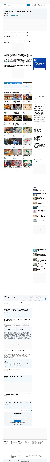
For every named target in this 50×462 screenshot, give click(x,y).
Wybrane (43, 96)
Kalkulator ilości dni (36, 133)
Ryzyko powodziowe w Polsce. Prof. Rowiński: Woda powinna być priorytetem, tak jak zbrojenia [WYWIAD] (39, 111)
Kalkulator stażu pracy (27, 454)
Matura (11, 455)
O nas (4, 460)
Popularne (36, 96)
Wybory (35, 141)
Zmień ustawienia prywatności (18, 460)
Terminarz (37, 159)
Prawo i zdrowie (20, 447)
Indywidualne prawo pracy (14, 442)
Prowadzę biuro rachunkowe (35, 443)
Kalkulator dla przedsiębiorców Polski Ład (39, 128)
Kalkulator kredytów (36, 130)
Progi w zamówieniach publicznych (38, 148)
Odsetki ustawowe (34, 454)
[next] (31, 410)
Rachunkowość (5, 443)
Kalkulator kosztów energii (37, 129)
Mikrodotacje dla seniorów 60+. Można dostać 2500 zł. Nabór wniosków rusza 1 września (39, 98)
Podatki (4, 442)
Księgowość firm (6, 441)
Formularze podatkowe (42, 454)
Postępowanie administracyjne (38, 137)
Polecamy (34, 247)
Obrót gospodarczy (6, 444)
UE (22, 65)
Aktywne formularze (38, 136)
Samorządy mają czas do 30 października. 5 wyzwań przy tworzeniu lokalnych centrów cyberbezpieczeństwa (39, 121)
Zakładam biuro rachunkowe (35, 442)
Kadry (11, 441)
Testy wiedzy (12, 457)
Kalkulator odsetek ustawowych (38, 131)
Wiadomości (40, 442)
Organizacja (5, 451)
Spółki (25, 443)
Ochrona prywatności (9, 460)
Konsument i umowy (20, 444)
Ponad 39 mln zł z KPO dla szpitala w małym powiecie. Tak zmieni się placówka (39, 108)
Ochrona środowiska (36, 140)
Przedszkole (12, 451)
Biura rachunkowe (34, 441)
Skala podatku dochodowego (35, 455)
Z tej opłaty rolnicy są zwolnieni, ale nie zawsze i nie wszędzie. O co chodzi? (39, 113)
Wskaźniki (37, 143)
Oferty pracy (40, 456)
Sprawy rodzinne (20, 442)
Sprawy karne (19, 443)
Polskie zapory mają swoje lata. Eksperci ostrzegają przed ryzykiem (39, 115)
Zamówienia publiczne (37, 139)
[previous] (21, 410)
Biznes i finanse (27, 442)
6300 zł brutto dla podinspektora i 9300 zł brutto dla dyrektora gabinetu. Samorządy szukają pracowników (39, 106)
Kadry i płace (5, 454)
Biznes (26, 441)
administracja (6, 61)
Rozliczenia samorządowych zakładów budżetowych (39, 153)
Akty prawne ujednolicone (21, 454)
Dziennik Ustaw (19, 451)
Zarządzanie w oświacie (13, 454)
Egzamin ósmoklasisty (13, 456)
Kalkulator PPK (36, 132)
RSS (31, 460)
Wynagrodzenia (12, 443)
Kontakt (34, 460)
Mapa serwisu (42, 460)
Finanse (40, 444)
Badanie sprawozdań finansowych (38, 149)
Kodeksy (19, 455)
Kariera (28, 460)
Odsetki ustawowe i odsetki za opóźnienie (39, 144)
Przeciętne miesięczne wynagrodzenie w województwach (39, 147)
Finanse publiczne (36, 138)
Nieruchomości (41, 441)
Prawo (19, 441)
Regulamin (24, 460)
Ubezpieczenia (12, 444)
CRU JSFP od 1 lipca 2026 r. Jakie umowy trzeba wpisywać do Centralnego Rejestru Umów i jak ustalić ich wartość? (39, 119)
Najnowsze (40, 96)
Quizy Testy (35, 155)
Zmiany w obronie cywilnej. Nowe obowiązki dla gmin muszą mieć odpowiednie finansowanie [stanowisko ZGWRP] (39, 104)
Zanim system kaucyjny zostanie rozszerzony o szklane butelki (38, 100)
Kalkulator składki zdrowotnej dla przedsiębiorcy (38, 126)
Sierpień (41, 159)
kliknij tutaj (22, 424)
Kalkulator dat (26, 451)
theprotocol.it (40, 455)
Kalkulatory (37, 125)
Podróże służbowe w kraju (35, 451)
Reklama (37, 460)
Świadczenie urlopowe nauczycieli (38, 145)
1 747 (29, 410)
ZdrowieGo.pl (40, 451)
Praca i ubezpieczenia (27, 444)
